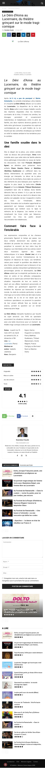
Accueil (4, 8)
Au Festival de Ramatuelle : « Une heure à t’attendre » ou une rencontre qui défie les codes (27, 513)
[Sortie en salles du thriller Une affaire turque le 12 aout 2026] (7, 735)
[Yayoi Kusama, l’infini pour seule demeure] (7, 655)
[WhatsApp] (4, 35)
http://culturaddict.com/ (22, 443)
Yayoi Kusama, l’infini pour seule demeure (28, 653)
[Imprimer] (28, 35)
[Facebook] (9, 35)
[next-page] (6, 530)
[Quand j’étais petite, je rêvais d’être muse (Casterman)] (7, 675)
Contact (35, 762)
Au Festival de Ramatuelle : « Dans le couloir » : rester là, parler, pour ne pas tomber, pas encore (28, 493)
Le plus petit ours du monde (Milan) (26, 692)
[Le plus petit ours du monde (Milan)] (7, 695)
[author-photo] (22, 437)
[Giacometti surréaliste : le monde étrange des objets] (7, 685)
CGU (17, 762)
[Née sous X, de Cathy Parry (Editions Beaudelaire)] (7, 715)
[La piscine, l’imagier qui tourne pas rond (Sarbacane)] (7, 665)
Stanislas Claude (9, 30)
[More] (32, 416)
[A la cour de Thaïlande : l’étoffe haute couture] (7, 705)
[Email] (19, 35)
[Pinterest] (33, 35)
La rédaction (10, 762)
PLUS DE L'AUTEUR (26, 465)
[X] (14, 35)
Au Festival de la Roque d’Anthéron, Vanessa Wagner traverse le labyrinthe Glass (28, 503)
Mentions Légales (26, 762)
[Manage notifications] (5, 764)
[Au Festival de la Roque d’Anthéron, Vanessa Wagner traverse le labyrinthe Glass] (7, 503)
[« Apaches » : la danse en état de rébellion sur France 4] (7, 523)
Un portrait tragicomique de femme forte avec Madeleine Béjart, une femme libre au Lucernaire (28, 483)
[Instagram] (22, 455)
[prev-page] (3, 530)
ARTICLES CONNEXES (10, 465)
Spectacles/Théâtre (14, 8)
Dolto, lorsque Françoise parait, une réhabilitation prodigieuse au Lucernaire (28, 473)
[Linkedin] (23, 35)
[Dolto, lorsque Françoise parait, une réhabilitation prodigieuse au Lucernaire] (7, 473)
